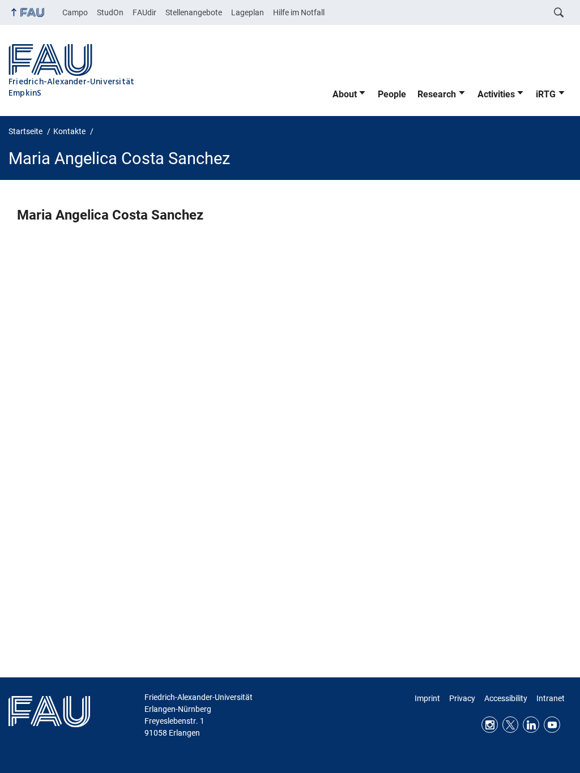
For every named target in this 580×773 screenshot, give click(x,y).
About (344, 94)
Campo (75, 12)
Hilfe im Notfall (299, 12)
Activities (496, 94)
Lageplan (247, 12)
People (392, 94)
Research (436, 94)
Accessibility (505, 698)
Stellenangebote (193, 12)
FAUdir (144, 12)
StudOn (110, 12)
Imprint (427, 698)
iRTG (546, 94)
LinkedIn (531, 724)
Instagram (489, 724)
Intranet (550, 698)
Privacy (462, 698)
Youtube (552, 724)
